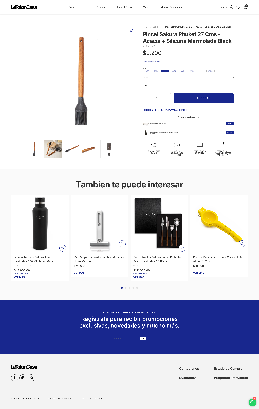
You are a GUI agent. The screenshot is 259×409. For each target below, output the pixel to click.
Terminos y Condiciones (60, 398)
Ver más (19, 272)
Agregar (203, 98)
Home (146, 27)
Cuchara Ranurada (174, 71)
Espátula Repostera (210, 71)
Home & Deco (124, 7)
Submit (143, 338)
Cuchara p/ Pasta (192, 71)
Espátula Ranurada (156, 71)
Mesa (146, 7)
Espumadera (201, 71)
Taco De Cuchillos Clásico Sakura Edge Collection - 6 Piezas (164, 132)
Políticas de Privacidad (92, 398)
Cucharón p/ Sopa (183, 71)
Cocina (101, 7)
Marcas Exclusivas (171, 7)
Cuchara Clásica (147, 71)
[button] (122, 288)
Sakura (156, 27)
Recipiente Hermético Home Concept (158, 123)
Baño (72, 7)
